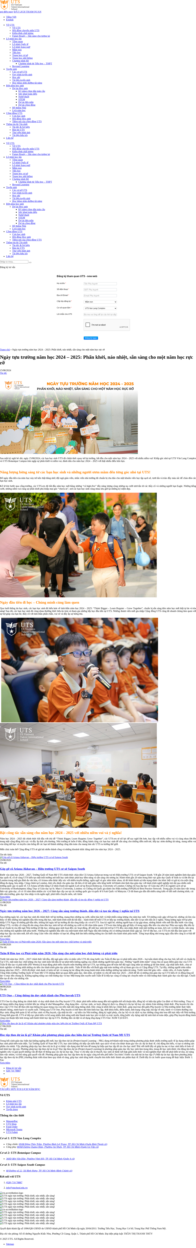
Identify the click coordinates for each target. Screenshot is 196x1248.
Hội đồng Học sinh (21, 118)
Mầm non (17, 49)
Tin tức (3, 373)
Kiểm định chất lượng (22, 33)
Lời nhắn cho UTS (64, 314)
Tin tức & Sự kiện (21, 127)
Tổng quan (17, 41)
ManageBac (12, 1121)
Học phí (16, 77)
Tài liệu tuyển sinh (21, 80)
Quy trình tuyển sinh (22, 74)
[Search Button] (30, 262)
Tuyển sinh (11, 69)
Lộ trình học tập (14, 38)
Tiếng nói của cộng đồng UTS (27, 121)
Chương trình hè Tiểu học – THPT (35, 63)
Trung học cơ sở (20, 55)
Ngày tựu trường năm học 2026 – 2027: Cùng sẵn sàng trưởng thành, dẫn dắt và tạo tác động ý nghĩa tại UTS (69, 911)
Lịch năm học (19, 110)
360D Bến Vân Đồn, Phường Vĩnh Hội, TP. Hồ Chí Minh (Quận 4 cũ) (40, 1158)
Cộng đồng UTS (14, 113)
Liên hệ (9, 138)
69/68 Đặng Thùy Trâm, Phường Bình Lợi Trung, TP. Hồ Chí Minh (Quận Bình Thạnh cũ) (63, 1144)
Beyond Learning (20, 66)
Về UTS (10, 25)
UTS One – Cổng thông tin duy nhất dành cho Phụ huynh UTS (40, 995)
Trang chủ (5, 349)
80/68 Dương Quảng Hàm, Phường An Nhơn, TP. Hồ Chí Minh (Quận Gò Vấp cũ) (58, 1147)
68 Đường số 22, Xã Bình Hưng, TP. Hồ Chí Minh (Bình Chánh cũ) (39, 1170)
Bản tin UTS (18, 129)
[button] (91, 338)
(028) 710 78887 (14, 1182)
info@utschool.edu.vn (17, 1187)
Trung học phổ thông (22, 58)
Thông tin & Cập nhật (16, 124)
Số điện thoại (63, 289)
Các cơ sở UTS (19, 71)
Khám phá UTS (14, 1101)
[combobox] (100, 302)
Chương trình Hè (20, 60)
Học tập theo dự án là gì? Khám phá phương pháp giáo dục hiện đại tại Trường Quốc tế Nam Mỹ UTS (65, 1035)
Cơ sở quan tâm (64, 308)
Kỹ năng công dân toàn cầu (31, 91)
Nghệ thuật (23, 96)
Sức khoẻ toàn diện (27, 94)
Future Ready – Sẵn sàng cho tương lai (31, 36)
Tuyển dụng (12, 1109)
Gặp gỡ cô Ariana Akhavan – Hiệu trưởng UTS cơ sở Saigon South (42, 868)
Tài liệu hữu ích (20, 135)
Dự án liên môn (26, 102)
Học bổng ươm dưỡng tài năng (27, 83)
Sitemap (10, 1244)
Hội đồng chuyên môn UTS (25, 30)
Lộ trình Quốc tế (20, 44)
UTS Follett (12, 1132)
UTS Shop (11, 1124)
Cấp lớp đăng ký (64, 301)
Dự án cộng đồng (26, 105)
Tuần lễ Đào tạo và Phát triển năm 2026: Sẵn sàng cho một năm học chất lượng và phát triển (58, 953)
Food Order (11, 1126)
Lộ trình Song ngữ (21, 47)
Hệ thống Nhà (19, 107)
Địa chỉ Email (63, 295)
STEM (21, 99)
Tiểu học (16, 52)
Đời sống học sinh (15, 85)
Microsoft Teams (14, 1129)
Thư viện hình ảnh (21, 132)
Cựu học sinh (18, 116)
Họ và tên (61, 283)
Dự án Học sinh (20, 88)
